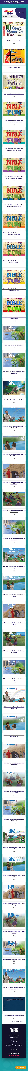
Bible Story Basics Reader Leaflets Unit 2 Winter (14, 876)
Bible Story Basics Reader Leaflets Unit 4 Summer (14, 932)
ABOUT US (8, 1044)
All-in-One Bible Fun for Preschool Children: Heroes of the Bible (14, 289)
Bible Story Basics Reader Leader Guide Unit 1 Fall (14, 707)
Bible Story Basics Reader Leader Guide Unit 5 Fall (14, 820)
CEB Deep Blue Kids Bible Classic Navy (14, 1015)
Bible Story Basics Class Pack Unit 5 (14, 345)
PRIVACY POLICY (18, 1044)
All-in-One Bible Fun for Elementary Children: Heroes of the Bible (14, 177)
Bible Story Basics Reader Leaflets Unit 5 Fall (14, 960)
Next (17, 1021)
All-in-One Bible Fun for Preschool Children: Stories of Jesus (14, 317)
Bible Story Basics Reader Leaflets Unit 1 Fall (14, 848)
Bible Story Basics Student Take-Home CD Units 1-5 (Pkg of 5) (14, 988)
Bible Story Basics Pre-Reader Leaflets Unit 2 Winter (14, 595)
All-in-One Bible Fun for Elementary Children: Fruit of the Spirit (14, 149)
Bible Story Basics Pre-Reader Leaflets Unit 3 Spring (14, 623)
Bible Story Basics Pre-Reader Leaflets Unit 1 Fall (14, 567)
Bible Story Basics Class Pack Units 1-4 (14, 400)
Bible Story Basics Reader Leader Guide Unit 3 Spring (14, 763)
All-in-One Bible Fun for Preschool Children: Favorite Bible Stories (14, 233)
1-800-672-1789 (14, 1037)
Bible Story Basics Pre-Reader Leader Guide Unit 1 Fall (13, 427)
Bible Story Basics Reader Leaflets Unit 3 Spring (14, 904)
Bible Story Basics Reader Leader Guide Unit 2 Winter (14, 735)
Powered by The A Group (14, 1055)
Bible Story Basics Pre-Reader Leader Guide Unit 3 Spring (13, 483)
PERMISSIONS (14, 1049)
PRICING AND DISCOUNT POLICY (14, 1045)
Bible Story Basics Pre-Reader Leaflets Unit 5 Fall (14, 679)
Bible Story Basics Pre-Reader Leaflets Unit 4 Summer (14, 651)
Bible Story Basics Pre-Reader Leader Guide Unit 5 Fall (13, 539)
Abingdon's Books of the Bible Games (14, 94)
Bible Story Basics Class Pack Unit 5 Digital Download (14, 372)
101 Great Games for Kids (14, 41)
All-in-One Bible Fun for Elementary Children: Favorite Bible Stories (14, 121)
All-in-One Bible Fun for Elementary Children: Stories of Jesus (14, 205)
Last (21, 1021)
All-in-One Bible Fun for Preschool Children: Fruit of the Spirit (14, 261)
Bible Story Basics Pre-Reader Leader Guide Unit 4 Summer (13, 511)
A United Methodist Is (14, 67)
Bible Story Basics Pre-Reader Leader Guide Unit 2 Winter (13, 455)
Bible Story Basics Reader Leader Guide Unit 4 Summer (14, 791)
